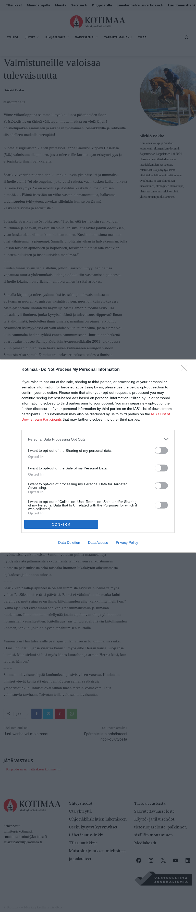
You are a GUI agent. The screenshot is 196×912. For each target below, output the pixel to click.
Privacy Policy (127, 542)
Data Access (98, 542)
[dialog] (98, 456)
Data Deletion (69, 542)
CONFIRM (61, 524)
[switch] (161, 450)
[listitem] (98, 439)
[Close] (186, 370)
